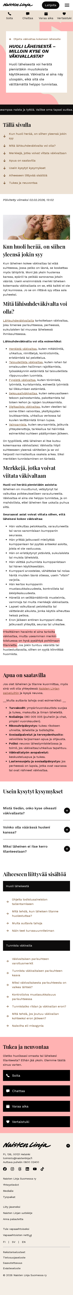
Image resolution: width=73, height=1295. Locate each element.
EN (23, 1241)
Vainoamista (17, 424)
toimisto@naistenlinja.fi (17, 1158)
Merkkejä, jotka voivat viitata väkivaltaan (37, 153)
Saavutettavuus (12, 1262)
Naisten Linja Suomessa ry (19, 1178)
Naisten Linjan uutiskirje (17, 1212)
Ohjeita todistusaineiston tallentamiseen (29, 902)
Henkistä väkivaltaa (23, 349)
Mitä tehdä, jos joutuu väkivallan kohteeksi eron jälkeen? (35, 1016)
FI (4, 1241)
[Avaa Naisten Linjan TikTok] (42, 1169)
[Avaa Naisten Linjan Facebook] (5, 1169)
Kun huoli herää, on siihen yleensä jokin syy (37, 136)
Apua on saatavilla (22, 160)
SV (13, 1241)
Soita (9, 18)
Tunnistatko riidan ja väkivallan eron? (39, 1006)
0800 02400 (31, 1162)
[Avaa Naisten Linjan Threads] (20, 1169)
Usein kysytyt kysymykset (27, 168)
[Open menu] (67, 5)
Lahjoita (50, 5)
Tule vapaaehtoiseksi (16, 1228)
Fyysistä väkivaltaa (22, 380)
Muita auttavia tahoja (27, 923)
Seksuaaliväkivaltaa (23, 393)
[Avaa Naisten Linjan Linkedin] (27, 1169)
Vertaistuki (64, 18)
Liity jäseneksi (11, 1206)
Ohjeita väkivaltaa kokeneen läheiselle (37, 39)
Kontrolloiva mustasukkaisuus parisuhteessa (34, 997)
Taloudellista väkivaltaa (26, 362)
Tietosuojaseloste (14, 1257)
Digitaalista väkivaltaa (24, 406)
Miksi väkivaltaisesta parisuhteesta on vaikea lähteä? (39, 985)
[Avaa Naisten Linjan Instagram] (12, 1169)
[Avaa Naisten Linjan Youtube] (35, 1169)
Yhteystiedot (11, 1184)
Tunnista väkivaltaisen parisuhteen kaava (37, 973)
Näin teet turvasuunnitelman (33, 930)
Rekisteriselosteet (14, 1252)
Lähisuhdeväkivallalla (18, 320)
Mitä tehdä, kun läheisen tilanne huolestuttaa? (35, 914)
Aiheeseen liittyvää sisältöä (28, 175)
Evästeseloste (12, 1268)
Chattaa (27, 18)
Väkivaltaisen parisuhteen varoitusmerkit (30, 961)
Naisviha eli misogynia (28, 1025)
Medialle (8, 1190)
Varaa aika (46, 18)
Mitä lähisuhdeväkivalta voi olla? (32, 145)
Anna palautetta (13, 1219)
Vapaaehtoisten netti (16, 1235)
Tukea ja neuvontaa (23, 183)
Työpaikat (9, 1196)
